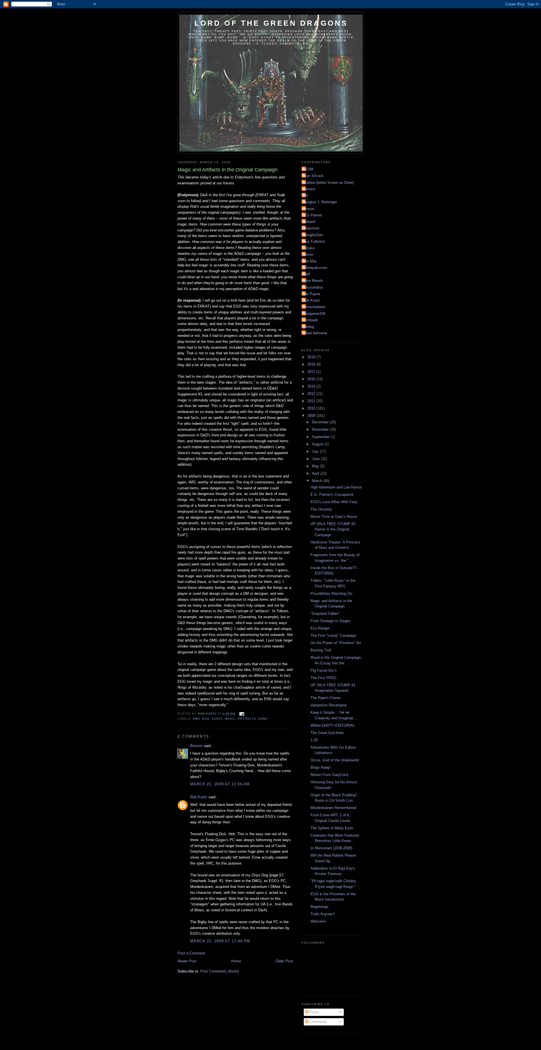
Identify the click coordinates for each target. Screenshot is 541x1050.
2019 (311, 357)
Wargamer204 (314, 313)
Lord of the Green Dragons (271, 23)
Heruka (308, 248)
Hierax (308, 254)
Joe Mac (310, 261)
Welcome (318, 921)
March (317, 481)
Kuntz (217, 718)
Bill (305, 195)
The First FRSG (323, 678)
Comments (317, 1022)
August (318, 444)
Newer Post (187, 961)
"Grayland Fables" (325, 613)
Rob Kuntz (198, 797)
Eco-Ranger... (322, 628)
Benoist (196, 746)
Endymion (311, 228)
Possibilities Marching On (331, 593)
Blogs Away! (321, 767)
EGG (206, 718)
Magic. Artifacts (240, 718)
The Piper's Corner (326, 698)
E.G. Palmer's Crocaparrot (332, 494)
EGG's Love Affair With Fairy (334, 502)
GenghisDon (313, 235)
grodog (308, 326)
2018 (311, 364)
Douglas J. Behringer (320, 202)
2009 (311, 416)
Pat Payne (311, 294)
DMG (196, 718)
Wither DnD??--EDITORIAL (333, 725)
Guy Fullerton (314, 241)
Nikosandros (313, 287)
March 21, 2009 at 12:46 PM (220, 941)
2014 (311, 386)
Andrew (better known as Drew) (328, 182)
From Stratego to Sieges (331, 621)
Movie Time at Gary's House (334, 516)
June (316, 459)
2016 (311, 379)
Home (236, 961)
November (321, 429)
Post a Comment (191, 953)
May (316, 466)
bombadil (310, 320)
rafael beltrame (315, 333)
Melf (306, 274)
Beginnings (320, 907)
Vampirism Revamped (328, 705)
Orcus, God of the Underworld (335, 760)
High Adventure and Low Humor (336, 487)
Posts (313, 1012)
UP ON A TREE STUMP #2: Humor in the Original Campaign (333, 529)
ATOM (308, 169)
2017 (311, 372)
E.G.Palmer (312, 215)
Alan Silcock (313, 176)
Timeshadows (314, 307)
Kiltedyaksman (315, 268)
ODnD (262, 718)
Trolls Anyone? (323, 914)
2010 (311, 408)
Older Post (284, 961)
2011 (311, 401)
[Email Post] (241, 713)
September (321, 437)
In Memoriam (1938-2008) (331, 848)
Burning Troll (321, 650)
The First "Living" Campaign (333, 635)
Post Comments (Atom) (219, 971)
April (316, 473)
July (316, 451)
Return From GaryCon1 (329, 775)
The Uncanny (321, 509)
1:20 (314, 740)
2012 (311, 394)
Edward (309, 222)
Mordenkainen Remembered (333, 808)
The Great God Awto (327, 733)
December (321, 422)
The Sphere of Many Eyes (332, 828)
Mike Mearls (313, 280)
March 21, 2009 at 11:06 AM (220, 784)
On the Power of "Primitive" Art (336, 643)
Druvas (308, 209)
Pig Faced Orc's (324, 670)
